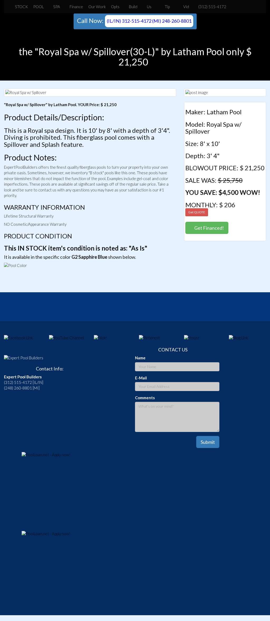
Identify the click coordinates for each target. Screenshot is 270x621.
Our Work (97, 6)
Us (149, 6)
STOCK (21, 6)
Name (140, 357)
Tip (167, 6)
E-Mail (141, 377)
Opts (115, 6)
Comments (145, 397)
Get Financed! (209, 228)
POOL (38, 6)
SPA (56, 6)
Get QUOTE (196, 212)
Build (133, 6)
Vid (185, 6)
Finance (76, 6)
